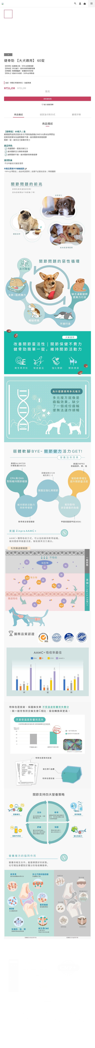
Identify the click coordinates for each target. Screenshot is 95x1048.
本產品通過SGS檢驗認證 (14, 168)
